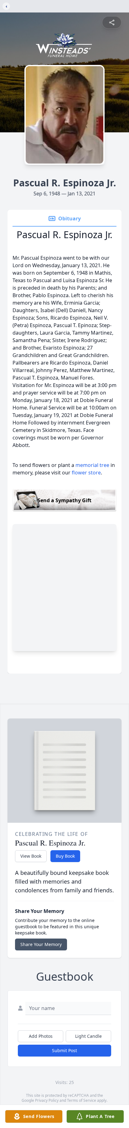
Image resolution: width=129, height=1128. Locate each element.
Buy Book (65, 856)
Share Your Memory (41, 944)
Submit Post (64, 1050)
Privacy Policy (47, 1100)
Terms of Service (81, 1100)
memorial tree (92, 465)
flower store (86, 472)
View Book (30, 856)
